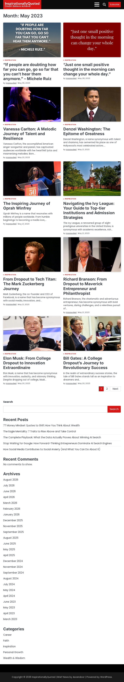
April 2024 (9, 596)
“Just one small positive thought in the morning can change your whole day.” (89, 69)
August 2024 (11, 578)
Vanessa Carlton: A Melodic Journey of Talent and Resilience (29, 134)
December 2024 (13, 561)
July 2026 (9, 485)
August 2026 (10, 479)
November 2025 (13, 526)
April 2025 (9, 555)
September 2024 (13, 572)
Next (115, 389)
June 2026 (9, 491)
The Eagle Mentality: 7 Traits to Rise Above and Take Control (39, 431)
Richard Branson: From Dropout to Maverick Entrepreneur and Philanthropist (85, 286)
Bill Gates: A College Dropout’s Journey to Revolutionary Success (85, 363)
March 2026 (10, 503)
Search (8, 402)
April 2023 (9, 613)
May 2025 (9, 549)
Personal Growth (13, 652)
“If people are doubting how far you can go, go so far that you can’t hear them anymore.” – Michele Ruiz (30, 71)
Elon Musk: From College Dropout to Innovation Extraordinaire (27, 363)
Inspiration (10, 60)
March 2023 (10, 619)
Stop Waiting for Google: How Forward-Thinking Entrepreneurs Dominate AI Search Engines (57, 443)
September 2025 (13, 532)
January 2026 (11, 514)
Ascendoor (79, 677)
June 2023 (9, 601)
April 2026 (9, 497)
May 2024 (9, 590)
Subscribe (114, 5)
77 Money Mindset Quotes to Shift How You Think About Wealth (41, 425)
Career (7, 634)
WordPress (106, 677)
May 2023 (9, 607)
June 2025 (9, 543)
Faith (6, 640)
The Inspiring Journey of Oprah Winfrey (26, 205)
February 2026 (11, 508)
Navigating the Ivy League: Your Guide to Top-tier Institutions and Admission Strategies (89, 210)
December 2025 (13, 520)
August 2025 (10, 537)
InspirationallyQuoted (22, 3)
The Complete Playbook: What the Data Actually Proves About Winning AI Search (52, 437)
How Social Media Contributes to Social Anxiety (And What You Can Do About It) (51, 449)
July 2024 (9, 584)
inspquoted (11, 83)
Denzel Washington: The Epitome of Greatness (86, 131)
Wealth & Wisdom (14, 658)
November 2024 (13, 567)
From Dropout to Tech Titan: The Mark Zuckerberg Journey (30, 284)
